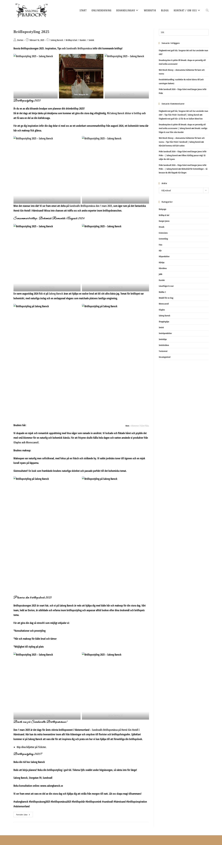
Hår (160, 250)
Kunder (83, 40)
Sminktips (163, 339)
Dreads (161, 226)
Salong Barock (57, 40)
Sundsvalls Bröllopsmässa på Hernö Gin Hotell (115, 730)
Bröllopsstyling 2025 (31, 32)
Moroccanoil (164, 303)
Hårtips (161, 262)
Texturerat (163, 351)
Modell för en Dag (166, 297)
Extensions (163, 232)
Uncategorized (164, 356)
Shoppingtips (164, 321)
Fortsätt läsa (24, 815)
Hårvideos (163, 268)
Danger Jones (164, 220)
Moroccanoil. (32, 442)
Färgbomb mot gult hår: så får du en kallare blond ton (181, 118)
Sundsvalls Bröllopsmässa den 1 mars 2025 (90, 206)
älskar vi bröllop (125, 113)
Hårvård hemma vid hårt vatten (172, 145)
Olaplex (17, 442)
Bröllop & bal (71, 40)
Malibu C (162, 291)
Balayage (162, 209)
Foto (160, 244)
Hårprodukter (164, 256)
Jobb (160, 274)
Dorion (20, 40)
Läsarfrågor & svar (166, 285)
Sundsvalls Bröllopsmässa (79, 48)
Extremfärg (163, 238)
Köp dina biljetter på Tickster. (31, 747)
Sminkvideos (164, 345)
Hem (127, 425)
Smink (91, 40)
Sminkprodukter (165, 333)
